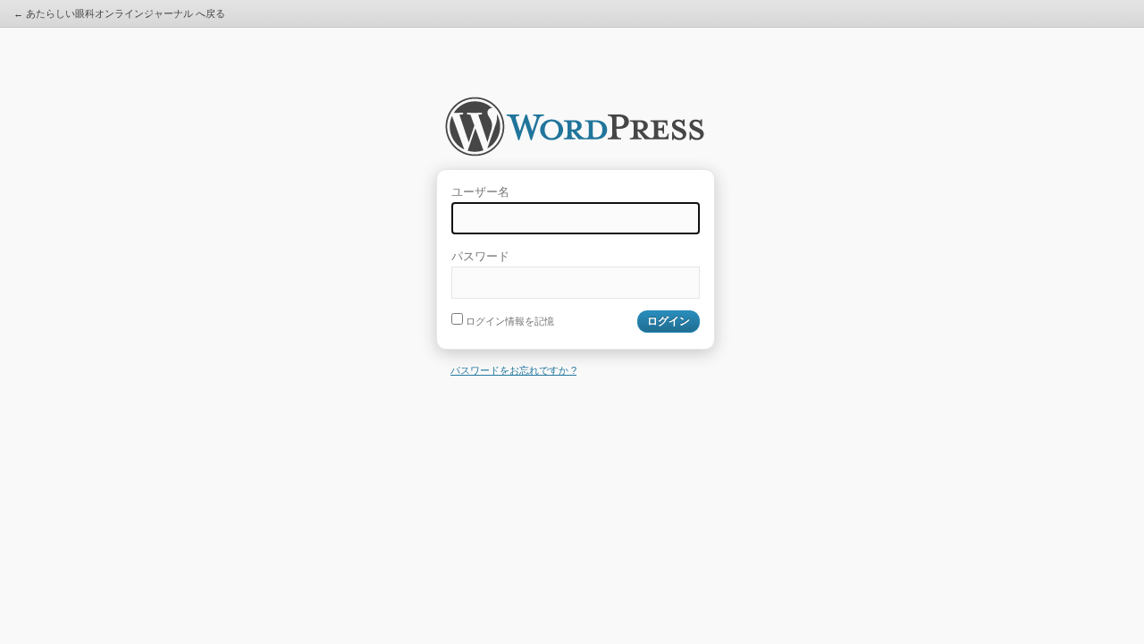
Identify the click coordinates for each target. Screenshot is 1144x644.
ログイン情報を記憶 (508, 321)
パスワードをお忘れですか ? (513, 370)
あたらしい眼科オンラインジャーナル (574, 132)
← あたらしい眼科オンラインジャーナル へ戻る (119, 13)
